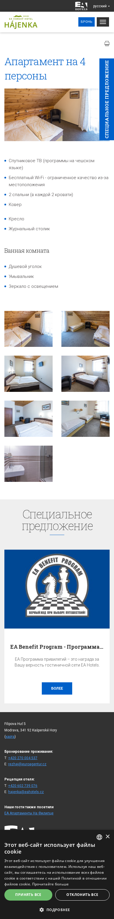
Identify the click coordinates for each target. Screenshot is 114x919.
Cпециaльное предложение (107, 99)
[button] (57, 909)
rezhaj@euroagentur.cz (27, 764)
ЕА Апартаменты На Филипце (28, 813)
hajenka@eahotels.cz (26, 792)
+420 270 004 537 (22, 758)
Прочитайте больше (50, 884)
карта (10, 737)
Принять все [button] (28, 894)
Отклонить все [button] (82, 894)
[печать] (107, 43)
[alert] (57, 874)
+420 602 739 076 (22, 786)
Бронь (86, 22)
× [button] (107, 837)
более (57, 688)
